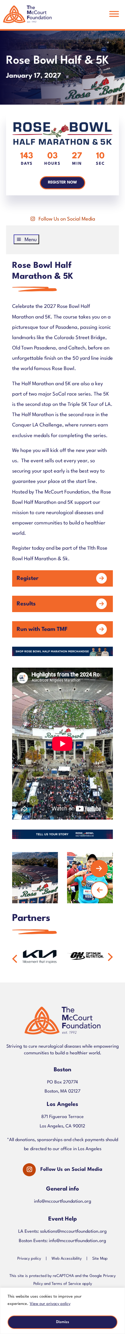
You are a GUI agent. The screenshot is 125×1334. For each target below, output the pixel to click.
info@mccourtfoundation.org (62, 1201)
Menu (31, 239)
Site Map (100, 1259)
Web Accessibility (67, 1259)
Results (26, 604)
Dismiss (62, 1322)
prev (99, 890)
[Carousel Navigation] (58, 878)
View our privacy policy (50, 1304)
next (99, 869)
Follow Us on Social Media (67, 219)
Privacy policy (29, 1259)
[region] (62, 1311)
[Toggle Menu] (114, 14)
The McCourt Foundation (27, 17)
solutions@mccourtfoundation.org (73, 1231)
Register (28, 578)
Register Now (62, 182)
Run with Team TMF (42, 629)
